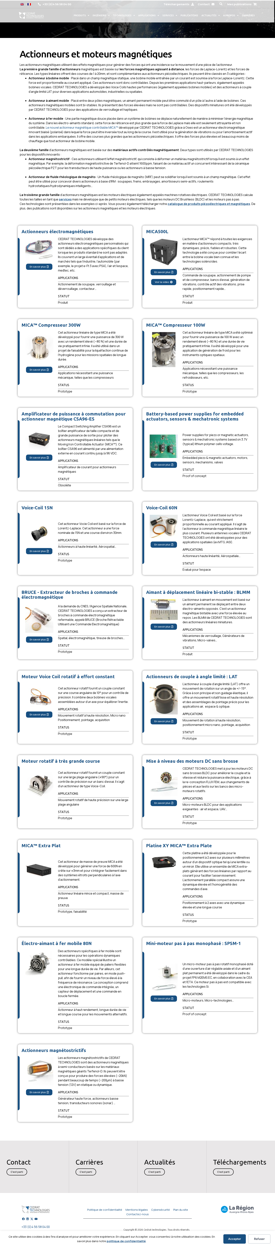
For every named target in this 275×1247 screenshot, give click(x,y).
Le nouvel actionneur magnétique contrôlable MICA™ (82, 127)
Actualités (208, 15)
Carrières (248, 15)
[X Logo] (32, 1219)
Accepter (234, 1239)
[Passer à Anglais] (22, 4)
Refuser (259, 1239)
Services (168, 15)
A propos (229, 15)
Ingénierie (99, 15)
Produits (80, 15)
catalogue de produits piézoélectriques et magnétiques (209, 204)
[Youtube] (36, 1219)
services (65, 199)
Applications (147, 15)
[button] (221, 4)
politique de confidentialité (126, 1241)
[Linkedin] (28, 1219)
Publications (189, 15)
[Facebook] (23, 1219)
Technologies (122, 15)
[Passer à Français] (29, 4)
